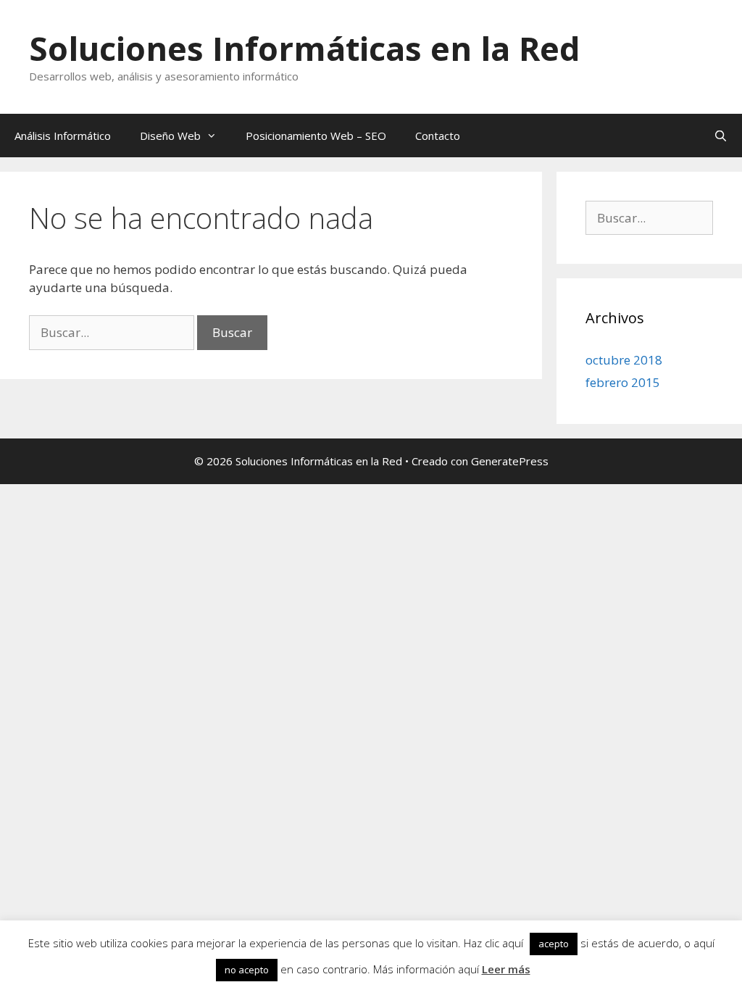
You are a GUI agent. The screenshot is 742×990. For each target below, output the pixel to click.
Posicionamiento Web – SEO (316, 135)
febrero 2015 (622, 382)
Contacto (437, 135)
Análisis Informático (62, 135)
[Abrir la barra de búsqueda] (720, 135)
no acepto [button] (247, 969)
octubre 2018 (623, 360)
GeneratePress (510, 461)
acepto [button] (553, 943)
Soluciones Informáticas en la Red (304, 48)
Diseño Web (170, 135)
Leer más (506, 969)
